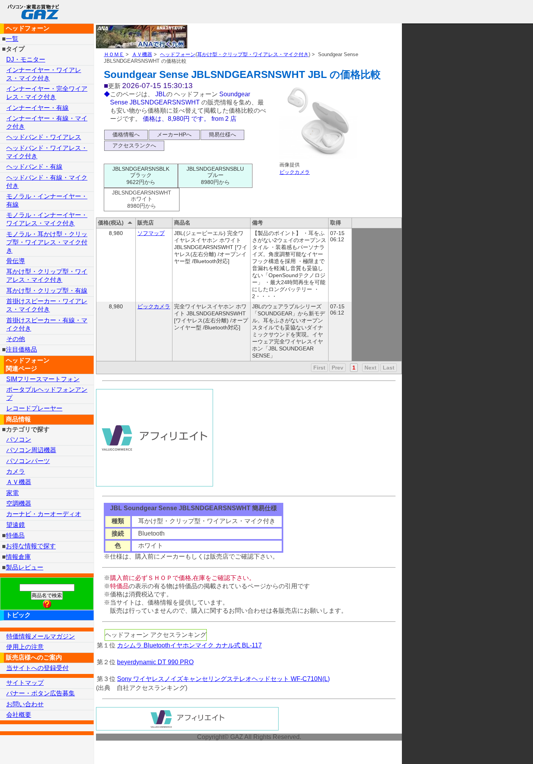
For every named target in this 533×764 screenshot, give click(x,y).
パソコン (18, 439)
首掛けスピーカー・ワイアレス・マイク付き (46, 305)
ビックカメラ (294, 172)
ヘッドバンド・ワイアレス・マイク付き (46, 152)
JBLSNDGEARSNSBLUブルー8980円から (215, 175)
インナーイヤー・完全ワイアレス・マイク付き (46, 92)
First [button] (319, 367)
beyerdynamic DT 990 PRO (155, 662)
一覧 (12, 38)
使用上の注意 (25, 647)
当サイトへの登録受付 (37, 668)
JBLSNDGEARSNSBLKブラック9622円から (140, 175)
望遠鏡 (15, 525)
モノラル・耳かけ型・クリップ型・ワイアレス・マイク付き (46, 242)
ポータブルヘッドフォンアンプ (46, 393)
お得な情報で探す (31, 546)
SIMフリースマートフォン (43, 379)
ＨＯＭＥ (114, 54)
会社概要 (18, 714)
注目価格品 (21, 349)
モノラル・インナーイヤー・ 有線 (46, 200)
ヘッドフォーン (177, 54)
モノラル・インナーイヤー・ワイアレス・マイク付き (46, 219)
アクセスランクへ (134, 145)
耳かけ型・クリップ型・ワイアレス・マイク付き (253, 54)
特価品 (15, 535)
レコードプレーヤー (34, 408)
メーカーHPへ (174, 134)
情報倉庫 (18, 557)
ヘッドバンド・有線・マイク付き (46, 181)
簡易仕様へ (222, 134)
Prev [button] (337, 367)
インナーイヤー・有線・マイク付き (46, 122)
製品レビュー (24, 567)
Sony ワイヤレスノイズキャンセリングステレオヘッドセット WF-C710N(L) (223, 679)
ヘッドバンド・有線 (34, 166)
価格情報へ (126, 134)
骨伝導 (15, 261)
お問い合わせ (25, 704)
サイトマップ (25, 682)
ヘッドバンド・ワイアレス (43, 137)
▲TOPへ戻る (499, 748)
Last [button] (388, 367)
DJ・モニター (25, 59)
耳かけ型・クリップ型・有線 (46, 290)
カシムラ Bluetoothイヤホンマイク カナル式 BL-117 (189, 645)
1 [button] (353, 367)
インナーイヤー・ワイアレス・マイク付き (43, 74)
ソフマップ (151, 233)
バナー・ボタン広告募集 (40, 693)
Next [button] (370, 367)
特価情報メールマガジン (40, 636)
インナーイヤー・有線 (37, 107)
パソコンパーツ (28, 461)
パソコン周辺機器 (31, 450)
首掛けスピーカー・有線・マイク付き (46, 324)
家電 (12, 493)
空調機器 (18, 503)
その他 (15, 339)
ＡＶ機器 (142, 54)
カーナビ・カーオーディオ (43, 514)
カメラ (15, 471)
